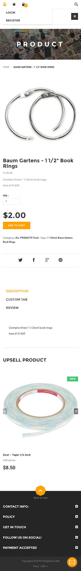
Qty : (6, 195)
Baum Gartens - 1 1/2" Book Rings (38, 163)
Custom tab (16, 299)
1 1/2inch (52, 237)
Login (10, 12)
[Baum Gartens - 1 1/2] (40, 114)
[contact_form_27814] (72, 562)
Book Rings (9, 242)
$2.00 (14, 215)
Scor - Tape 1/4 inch (17, 455)
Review (12, 308)
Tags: (43, 237)
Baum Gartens (65, 237)
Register (13, 20)
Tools (36, 237)
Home (6, 67)
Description (17, 291)
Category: (9, 237)
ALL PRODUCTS (23, 237)
